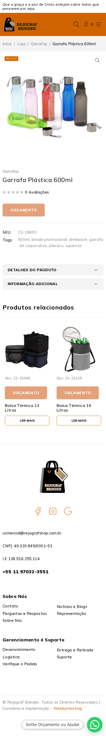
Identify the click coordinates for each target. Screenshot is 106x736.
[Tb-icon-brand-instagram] (53, 511)
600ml (24, 239)
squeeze (74, 245)
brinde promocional (49, 239)
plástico (56, 245)
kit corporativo (33, 245)
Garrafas (39, 43)
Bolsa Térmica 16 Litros (74, 408)
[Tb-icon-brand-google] (68, 511)
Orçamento (24, 210)
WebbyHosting (68, 708)
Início (7, 43)
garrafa (96, 239)
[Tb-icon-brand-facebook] (38, 511)
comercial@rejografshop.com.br (32, 533)
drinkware (78, 239)
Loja (21, 43)
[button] (97, 60)
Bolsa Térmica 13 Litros (22, 408)
